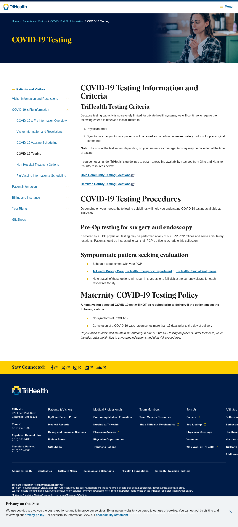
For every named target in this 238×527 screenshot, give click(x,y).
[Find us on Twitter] (65, 367)
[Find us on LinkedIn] (88, 367)
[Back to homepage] (15, 7)
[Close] (230, 512)
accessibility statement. (112, 515)
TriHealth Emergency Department (148, 271)
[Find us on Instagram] (77, 367)
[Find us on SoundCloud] (101, 367)
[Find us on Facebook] (54, 367)
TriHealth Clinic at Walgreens (196, 271)
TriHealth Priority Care (108, 271)
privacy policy (34, 515)
